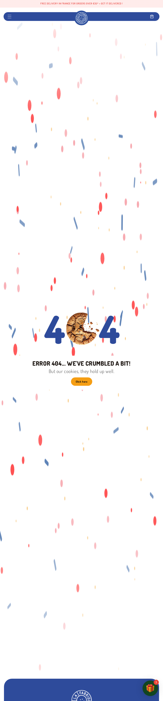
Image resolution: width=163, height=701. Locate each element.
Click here (81, 381)
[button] (9, 16)
